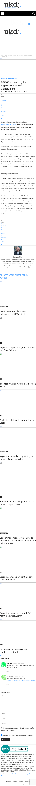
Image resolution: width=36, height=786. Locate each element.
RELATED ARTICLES (8, 275)
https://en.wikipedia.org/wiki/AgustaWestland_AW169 (20, 680)
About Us (21, 781)
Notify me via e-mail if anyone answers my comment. (17, 735)
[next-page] (1, 656)
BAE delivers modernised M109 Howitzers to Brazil (15, 650)
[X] (18, 269)
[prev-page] (0, 656)
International (5, 78)
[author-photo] (18, 250)
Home (2, 55)
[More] (18, 119)
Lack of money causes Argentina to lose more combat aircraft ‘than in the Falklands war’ (18, 540)
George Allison (7, 91)
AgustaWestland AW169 (8, 124)
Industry (15, 781)
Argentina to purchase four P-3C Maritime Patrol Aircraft (15, 614)
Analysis (30, 779)
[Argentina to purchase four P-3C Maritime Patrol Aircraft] (18, 595)
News (5, 779)
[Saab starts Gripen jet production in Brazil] (18, 402)
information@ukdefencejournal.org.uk (19, 774)
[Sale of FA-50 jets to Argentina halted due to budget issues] (18, 480)
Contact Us (27, 781)
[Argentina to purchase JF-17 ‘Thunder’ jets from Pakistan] (18, 330)
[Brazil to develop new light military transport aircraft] (18, 559)
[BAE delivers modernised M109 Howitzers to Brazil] (18, 632)
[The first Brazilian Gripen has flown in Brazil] (18, 366)
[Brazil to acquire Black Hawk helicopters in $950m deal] (18, 294)
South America (8, 55)
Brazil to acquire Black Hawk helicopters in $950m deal (13, 312)
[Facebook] (1, 776)
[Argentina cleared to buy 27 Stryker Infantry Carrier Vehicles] (18, 439)
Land (1, 644)
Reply (7, 671)
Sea (22, 779)
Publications (8, 781)
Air (1, 342)
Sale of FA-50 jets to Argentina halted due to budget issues (17, 503)
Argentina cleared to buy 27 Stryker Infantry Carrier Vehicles (17, 457)
